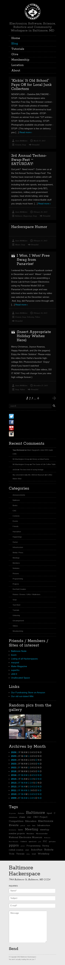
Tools (11, 853)
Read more (25, 132)
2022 (13, 767)
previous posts (54, 398)
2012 (13, 786)
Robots (48, 849)
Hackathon (17, 532)
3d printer (12, 813)
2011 (13, 790)
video (28, 854)
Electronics (45, 821)
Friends (15, 526)
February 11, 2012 (40, 240)
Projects (16, 584)
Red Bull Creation (19, 589)
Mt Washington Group (21, 459)
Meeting (31, 829)
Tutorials (17, 49)
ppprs (14, 845)
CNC (14, 511)
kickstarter (12, 830)
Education (30, 821)
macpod (15, 662)
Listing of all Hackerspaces (24, 658)
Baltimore (18, 216)
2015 (13, 779)
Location (17, 65)
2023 (13, 763)
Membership (20, 60)
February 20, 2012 (40, 212)
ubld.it (14, 674)
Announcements (19, 495)
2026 (13, 752)
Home (15, 38)
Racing (45, 845)
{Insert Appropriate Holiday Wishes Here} (34, 336)
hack (28, 826)
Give (14, 54)
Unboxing (30, 317)
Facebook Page (26, 422)
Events (15, 521)
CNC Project (40, 817)
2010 (13, 794)
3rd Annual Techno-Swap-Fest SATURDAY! (29, 159)
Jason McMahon (21, 140)
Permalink (35, 144)
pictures (52, 841)
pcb (39, 842)
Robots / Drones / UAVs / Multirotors (26, 594)
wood (34, 854)
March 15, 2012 (39, 140)
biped (49, 813)
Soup (24, 144)
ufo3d (15, 470)
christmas (13, 817)
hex (33, 825)
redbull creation (16, 850)
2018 (13, 771)
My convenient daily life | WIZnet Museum (28, 475)
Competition (16, 821)
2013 (13, 782)
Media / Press (18, 552)
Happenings (27, 216)
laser (20, 829)
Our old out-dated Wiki (22, 696)
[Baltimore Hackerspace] (32, 11)
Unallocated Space (20, 677)
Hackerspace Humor (29, 227)
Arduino (21, 813)
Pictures (16, 573)
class (22, 817)
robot (27, 850)
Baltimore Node (19, 651)
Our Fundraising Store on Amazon (28, 692)
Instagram (22, 434)
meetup (44, 829)
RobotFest (36, 849)
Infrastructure (18, 547)
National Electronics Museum (25, 837)
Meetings (16, 558)
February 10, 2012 (40, 313)
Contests (18, 144)
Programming (18, 579)
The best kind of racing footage (31, 470)
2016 (13, 775)
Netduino (16, 568)
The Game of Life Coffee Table (44, 464)
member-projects (17, 833)
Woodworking (18, 631)
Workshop (43, 853)
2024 (13, 760)
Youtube (21, 428)
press (23, 846)
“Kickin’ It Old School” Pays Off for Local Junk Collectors (31, 84)
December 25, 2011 (41, 385)
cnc (29, 817)
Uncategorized (18, 621)
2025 (13, 756)
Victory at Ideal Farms (40, 459)
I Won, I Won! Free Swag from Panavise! (33, 259)
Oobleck (23, 841)
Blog (14, 44)
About (15, 70)
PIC (45, 841)
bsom (14, 655)
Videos (37, 317)
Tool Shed (16, 605)
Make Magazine (19, 666)
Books (15, 505)
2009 (13, 798)
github (22, 826)
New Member (13, 842)
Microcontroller (42, 834)
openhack (32, 841)
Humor (17, 244)
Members (16, 563)
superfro (15, 670)
